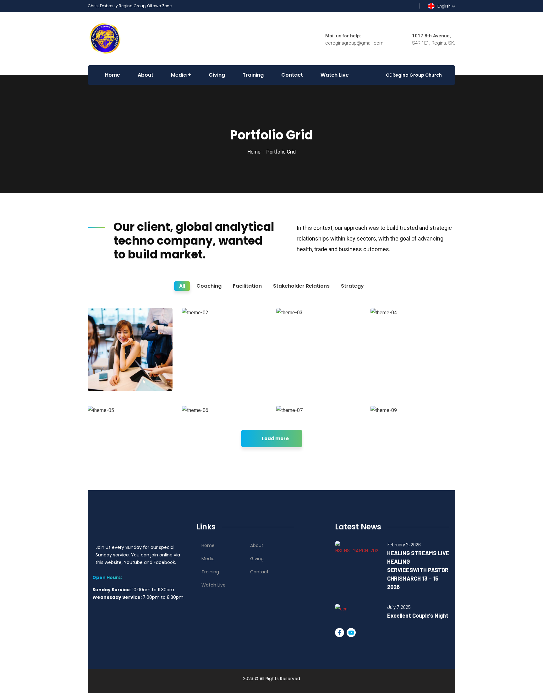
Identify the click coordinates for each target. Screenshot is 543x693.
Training (210, 572)
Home (254, 152)
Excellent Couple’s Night (417, 615)
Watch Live (213, 585)
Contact (259, 572)
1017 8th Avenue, (431, 36)
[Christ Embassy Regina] (105, 38)
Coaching (108, 378)
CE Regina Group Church (414, 75)
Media (208, 558)
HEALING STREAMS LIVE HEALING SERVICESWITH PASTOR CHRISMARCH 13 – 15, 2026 (418, 570)
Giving (257, 558)
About (256, 545)
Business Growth (110, 365)
